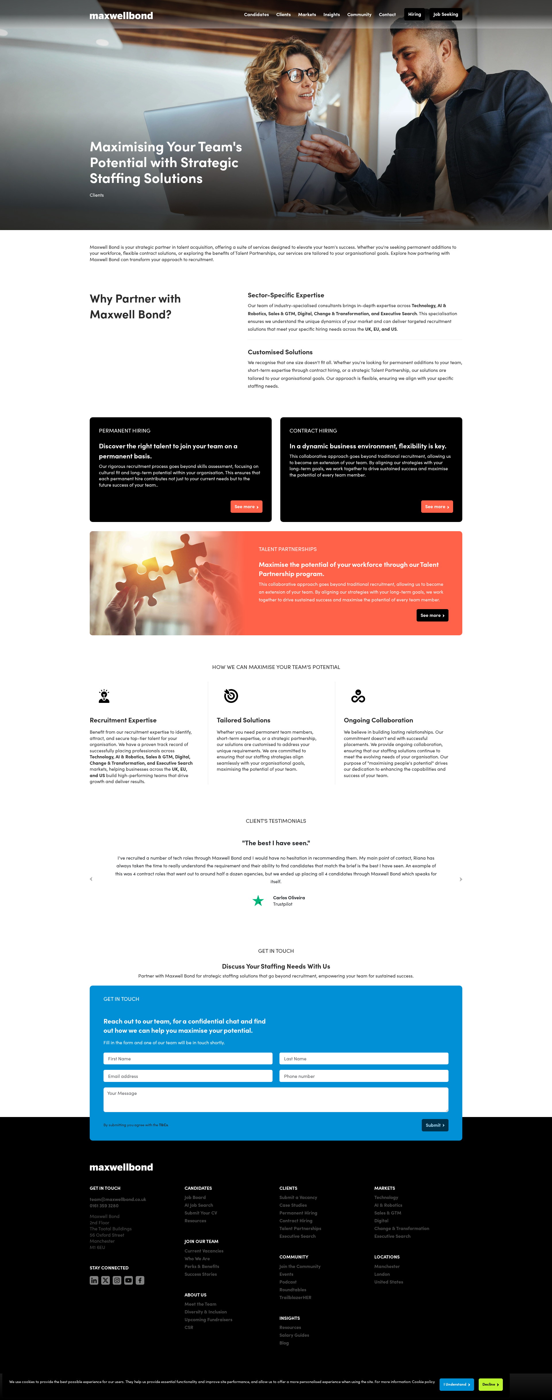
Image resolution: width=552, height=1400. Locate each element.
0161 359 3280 (104, 1205)
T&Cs (163, 1124)
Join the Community (300, 1266)
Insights (331, 14)
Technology (386, 1197)
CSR (189, 1327)
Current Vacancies (204, 1250)
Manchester (387, 1266)
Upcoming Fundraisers (208, 1319)
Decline (488, 1384)
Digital (381, 1220)
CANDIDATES (198, 1188)
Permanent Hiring (298, 1212)
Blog (284, 1342)
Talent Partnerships (300, 1228)
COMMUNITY (293, 1256)
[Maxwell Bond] (121, 14)
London (382, 1274)
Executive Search (297, 1236)
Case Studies (293, 1205)
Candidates (256, 14)
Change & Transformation (401, 1228)
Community (359, 14)
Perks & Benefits (202, 1266)
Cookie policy (423, 1381)
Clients (283, 14)
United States (388, 1281)
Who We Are (197, 1258)
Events (286, 1274)
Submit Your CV (201, 1212)
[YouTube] (128, 1279)
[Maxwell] (121, 1167)
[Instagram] (117, 1279)
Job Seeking (446, 14)
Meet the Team (200, 1303)
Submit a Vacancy (298, 1197)
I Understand (455, 1384)
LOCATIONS (387, 1256)
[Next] (461, 878)
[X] (105, 1279)
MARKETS (384, 1188)
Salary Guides (294, 1335)
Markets (307, 14)
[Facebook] (140, 1279)
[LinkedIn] (94, 1279)
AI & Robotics (388, 1205)
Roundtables (292, 1289)
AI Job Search (199, 1205)
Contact (387, 14)
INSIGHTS (289, 1318)
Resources (195, 1220)
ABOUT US (195, 1294)
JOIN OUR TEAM (201, 1241)
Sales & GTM (387, 1212)
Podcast (288, 1281)
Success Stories (201, 1274)
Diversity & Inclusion (206, 1311)
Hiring (414, 14)
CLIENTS (288, 1188)
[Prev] (91, 880)
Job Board (195, 1197)
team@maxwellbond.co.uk (118, 1199)
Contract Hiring (296, 1220)
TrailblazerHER (295, 1297)
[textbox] (188, 1059)
